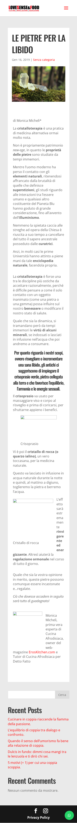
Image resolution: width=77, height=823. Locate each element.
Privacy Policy (38, 817)
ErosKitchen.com (42, 652)
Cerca (62, 695)
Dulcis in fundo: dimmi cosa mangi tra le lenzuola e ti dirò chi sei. (37, 754)
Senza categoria (44, 60)
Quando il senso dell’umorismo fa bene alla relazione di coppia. (38, 743)
